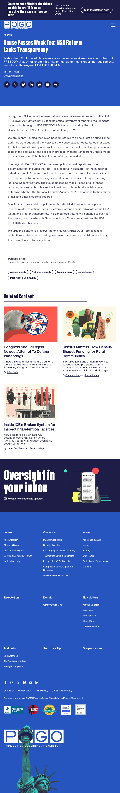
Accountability (18, 272)
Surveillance (85, 272)
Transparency (64, 272)
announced (62, 213)
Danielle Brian (17, 258)
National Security (41, 272)
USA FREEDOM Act (35, 164)
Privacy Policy (54, 698)
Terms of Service (71, 698)
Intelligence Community (23, 277)
